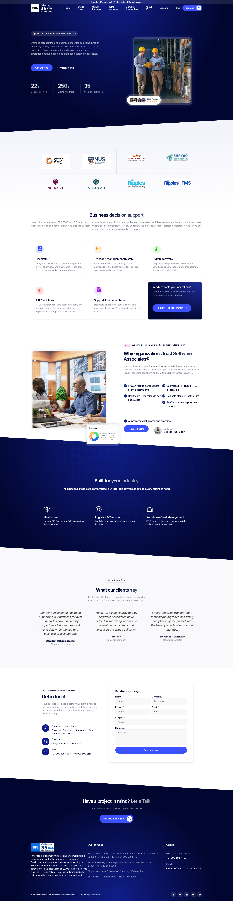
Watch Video (66, 67)
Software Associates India (162, 366)
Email (155, 707)
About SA (149, 8)
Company (157, 696)
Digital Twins (81, 8)
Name (118, 696)
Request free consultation (170, 307)
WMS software (113, 8)
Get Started (41, 67)
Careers (164, 8)
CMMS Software (97, 8)
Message (120, 728)
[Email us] (45, 741)
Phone (119, 707)
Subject (119, 717)
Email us (56, 739)
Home (67, 8)
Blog (178, 8)
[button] (34, 626)
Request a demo (136, 428)
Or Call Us (168, 429)
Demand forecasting (132, 8)
